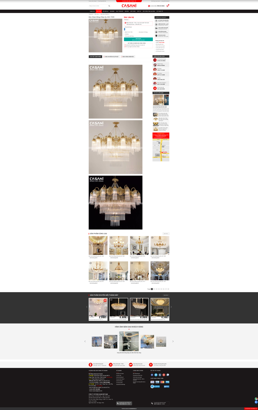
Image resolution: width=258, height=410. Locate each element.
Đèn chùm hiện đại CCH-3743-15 (96, 319)
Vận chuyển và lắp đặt (112, 56)
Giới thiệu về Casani (120, 373)
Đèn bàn (127, 11)
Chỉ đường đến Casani (160, 51)
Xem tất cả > (166, 233)
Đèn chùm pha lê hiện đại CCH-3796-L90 (138, 319)
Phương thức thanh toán (137, 375)
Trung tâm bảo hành (160, 49)
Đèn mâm (112, 11)
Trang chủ (92, 11)
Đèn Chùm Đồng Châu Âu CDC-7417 (137, 281)
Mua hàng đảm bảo (102, 1)
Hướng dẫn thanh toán (160, 47)
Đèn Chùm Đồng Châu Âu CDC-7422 (116, 256)
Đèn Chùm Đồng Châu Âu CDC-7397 (158, 281)
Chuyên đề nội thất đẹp (120, 384)
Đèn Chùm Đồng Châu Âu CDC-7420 (158, 256)
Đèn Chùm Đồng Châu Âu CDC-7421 (137, 256)
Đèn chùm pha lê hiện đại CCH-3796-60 (118, 319)
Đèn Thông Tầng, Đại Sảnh (149, 11)
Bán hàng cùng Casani (155, 1)
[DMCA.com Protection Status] (166, 386)
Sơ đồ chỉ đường (119, 380)
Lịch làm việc (118, 375)
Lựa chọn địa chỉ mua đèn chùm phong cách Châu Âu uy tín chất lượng (160, 107)
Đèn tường (133, 11)
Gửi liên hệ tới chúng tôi (251, 408)
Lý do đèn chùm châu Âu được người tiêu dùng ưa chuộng (163, 129)
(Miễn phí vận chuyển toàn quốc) (138, 39)
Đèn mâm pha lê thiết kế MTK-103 (158, 319)
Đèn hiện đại (105, 11)
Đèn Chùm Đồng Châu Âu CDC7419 (96, 281)
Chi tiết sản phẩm (95, 56)
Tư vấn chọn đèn (119, 382)
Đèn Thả (139, 11)
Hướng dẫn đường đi (165, 1)
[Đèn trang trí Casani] (129, 6)
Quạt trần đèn (119, 11)
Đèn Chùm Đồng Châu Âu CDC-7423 (96, 256)
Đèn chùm (98, 11)
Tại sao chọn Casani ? (93, 1)
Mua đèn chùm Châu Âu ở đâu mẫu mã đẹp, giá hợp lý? (163, 119)
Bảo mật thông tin (136, 373)
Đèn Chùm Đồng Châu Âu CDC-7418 (116, 281)
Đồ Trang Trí (160, 11)
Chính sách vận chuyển (160, 46)
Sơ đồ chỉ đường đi (119, 377)
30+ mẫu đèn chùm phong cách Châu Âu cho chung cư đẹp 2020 (164, 124)
